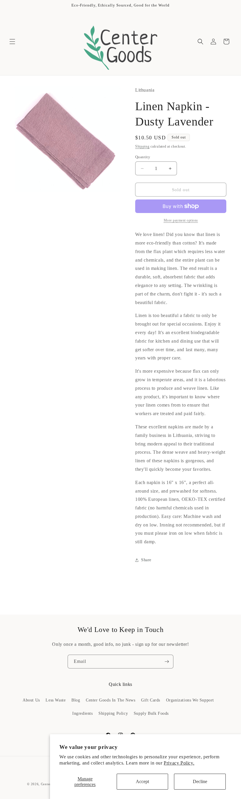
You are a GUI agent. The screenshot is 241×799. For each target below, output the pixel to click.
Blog (75, 700)
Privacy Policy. (179, 762)
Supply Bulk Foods (151, 713)
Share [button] (146, 560)
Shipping (142, 146)
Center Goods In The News (110, 700)
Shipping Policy (113, 713)
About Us (31, 700)
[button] (12, 41)
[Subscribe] (166, 661)
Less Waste (56, 700)
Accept (142, 781)
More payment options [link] (181, 220)
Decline (200, 781)
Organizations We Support (190, 700)
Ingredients (82, 713)
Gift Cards (150, 700)
